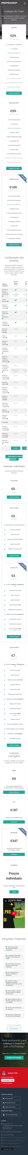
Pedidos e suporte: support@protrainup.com (14, 1140)
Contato (14, 891)
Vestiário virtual (15, 719)
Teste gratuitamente (14, 792)
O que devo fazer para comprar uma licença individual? (13, 965)
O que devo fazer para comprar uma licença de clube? (13, 957)
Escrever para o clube (7, 1080)
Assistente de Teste (15, 619)
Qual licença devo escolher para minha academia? (12, 948)
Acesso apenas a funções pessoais (14, 525)
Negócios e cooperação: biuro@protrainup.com (14, 1137)
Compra (16, 448)
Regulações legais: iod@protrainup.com (13, 1146)
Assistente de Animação (14, 539)
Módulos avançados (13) (15, 204)
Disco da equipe (14, 713)
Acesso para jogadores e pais (14, 724)
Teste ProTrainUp (14, 497)
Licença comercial (14, 529)
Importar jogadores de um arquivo (14, 729)
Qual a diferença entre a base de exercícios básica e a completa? (14, 1001)
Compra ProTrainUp (14, 93)
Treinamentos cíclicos (14, 624)
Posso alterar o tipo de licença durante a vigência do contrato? (13, 992)
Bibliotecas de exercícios (14, 549)
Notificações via (14, 733)
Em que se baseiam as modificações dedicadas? (13, 1015)
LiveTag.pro (14, 822)
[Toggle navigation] (25, 3)
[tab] (14, 948)
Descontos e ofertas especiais (15, 458)
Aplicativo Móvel (14, 600)
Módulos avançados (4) (14, 53)
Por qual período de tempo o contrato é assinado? (12, 974)
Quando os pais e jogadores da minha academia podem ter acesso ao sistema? (14, 983)
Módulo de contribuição (14, 614)
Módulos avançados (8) (14, 128)
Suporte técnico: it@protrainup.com (12, 1143)
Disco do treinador (14, 628)
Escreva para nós (14, 1028)
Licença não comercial (14, 590)
